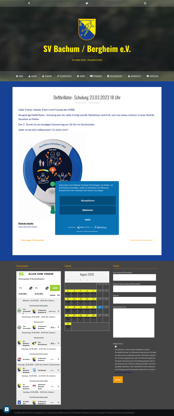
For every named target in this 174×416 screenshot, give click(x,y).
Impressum (79, 231)
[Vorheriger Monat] (68, 274)
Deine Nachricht (119, 307)
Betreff (116, 295)
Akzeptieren (88, 200)
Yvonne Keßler (93, 103)
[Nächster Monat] (106, 274)
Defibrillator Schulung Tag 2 (141, 240)
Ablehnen (87, 210)
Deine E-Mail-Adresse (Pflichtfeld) (126, 284)
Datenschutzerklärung (124, 372)
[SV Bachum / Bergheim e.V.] (87, 29)
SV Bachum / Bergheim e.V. (87, 48)
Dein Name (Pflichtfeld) (122, 272)
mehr (88, 219)
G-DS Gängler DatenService (80, 413)
